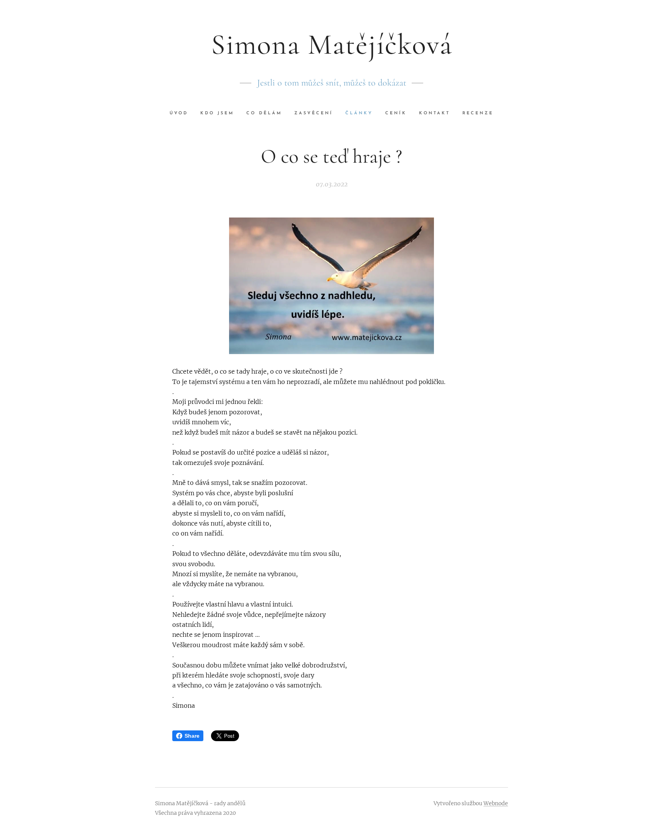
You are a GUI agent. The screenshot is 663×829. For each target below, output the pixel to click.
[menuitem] (182, 113)
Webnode (495, 803)
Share (192, 736)
